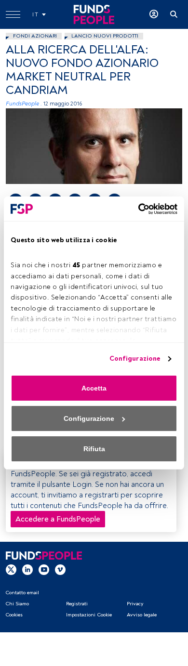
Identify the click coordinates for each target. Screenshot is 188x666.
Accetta (94, 388)
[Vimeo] (60, 570)
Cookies (14, 615)
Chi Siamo (17, 604)
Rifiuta (94, 449)
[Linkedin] (27, 570)
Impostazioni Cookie (89, 615)
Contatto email (22, 592)
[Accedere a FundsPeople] (153, 14)
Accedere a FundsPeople (57, 519)
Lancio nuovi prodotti (104, 36)
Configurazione (134, 358)
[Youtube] (44, 570)
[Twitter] (11, 570)
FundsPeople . (24, 103)
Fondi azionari (35, 36)
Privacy (135, 604)
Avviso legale (142, 615)
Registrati (77, 604)
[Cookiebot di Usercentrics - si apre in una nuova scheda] (135, 209)
